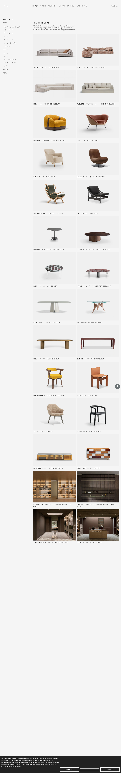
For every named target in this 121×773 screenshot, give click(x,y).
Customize (110, 769)
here (23, 764)
